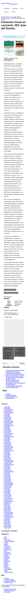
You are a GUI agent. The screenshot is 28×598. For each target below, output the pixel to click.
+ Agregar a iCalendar (11, 292)
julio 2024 (7, 414)
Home (3, 17)
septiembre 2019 (9, 471)
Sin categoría (8, 569)
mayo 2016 (7, 522)
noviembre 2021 (8, 447)
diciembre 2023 (8, 421)
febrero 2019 (7, 480)
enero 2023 (7, 432)
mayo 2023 (7, 429)
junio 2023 (7, 428)
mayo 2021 (7, 454)
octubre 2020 (8, 463)
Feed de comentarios (12, 396)
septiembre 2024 (9, 412)
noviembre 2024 (8, 409)
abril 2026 (7, 407)
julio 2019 (7, 473)
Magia (6, 559)
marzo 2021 (7, 457)
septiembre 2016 (9, 516)
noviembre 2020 (8, 461)
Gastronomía (7, 554)
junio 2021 (7, 453)
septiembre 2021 (9, 450)
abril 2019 (7, 477)
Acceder (8, 394)
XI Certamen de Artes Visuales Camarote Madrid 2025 (14, 386)
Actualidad (7, 8)
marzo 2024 (7, 416)
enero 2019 (7, 481)
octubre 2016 (8, 515)
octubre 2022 (8, 435)
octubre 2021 (8, 449)
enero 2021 (7, 459)
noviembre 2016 (8, 513)
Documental (7, 547)
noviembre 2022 (8, 433)
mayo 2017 (7, 506)
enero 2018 (7, 497)
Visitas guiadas (8, 572)
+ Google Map (8, 317)
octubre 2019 (8, 470)
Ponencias (7, 568)
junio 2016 (7, 520)
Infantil (6, 555)
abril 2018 (7, 492)
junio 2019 (7, 474)
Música (19, 17)
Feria (5, 551)
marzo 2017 (7, 508)
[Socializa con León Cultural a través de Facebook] (25, 6)
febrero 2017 (7, 509)
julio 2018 (7, 488)
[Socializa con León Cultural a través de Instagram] (23, 6)
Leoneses (7, 556)
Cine (5, 538)
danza (6, 544)
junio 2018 (7, 490)
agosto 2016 (7, 518)
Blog (22, 8)
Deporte (6, 545)
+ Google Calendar (10, 289)
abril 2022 (7, 440)
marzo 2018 (7, 494)
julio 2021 (7, 452)
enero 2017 (7, 511)
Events (7, 17)
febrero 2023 (7, 431)
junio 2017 (7, 505)
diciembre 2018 (8, 483)
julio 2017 (7, 504)
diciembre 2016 (8, 512)
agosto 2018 (7, 487)
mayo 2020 (7, 467)
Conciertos (13, 17)
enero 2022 (7, 445)
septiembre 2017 (9, 501)
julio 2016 (7, 519)
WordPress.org (10, 398)
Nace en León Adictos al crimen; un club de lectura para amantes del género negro (15, 377)
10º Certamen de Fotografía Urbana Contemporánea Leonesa (15, 374)
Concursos (7, 539)
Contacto (6, 12)
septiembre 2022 (9, 436)
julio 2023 (7, 426)
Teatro (6, 570)
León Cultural (6, 585)
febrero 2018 (7, 495)
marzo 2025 (7, 408)
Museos (6, 562)
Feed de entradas (11, 395)
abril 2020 (7, 468)
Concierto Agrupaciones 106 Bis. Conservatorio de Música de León (20, 352)
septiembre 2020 (9, 464)
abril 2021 (7, 456)
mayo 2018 (7, 491)
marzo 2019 (7, 478)
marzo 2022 (7, 442)
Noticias (6, 565)
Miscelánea (7, 561)
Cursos (6, 542)
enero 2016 (7, 527)
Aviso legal (7, 592)
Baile (5, 537)
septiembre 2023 (9, 425)
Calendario (15, 8)
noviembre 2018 (8, 484)
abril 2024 (7, 415)
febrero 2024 (7, 418)
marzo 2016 (7, 525)
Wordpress (7, 586)
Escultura (6, 548)
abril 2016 (7, 523)
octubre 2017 (8, 499)
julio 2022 (7, 438)
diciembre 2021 (8, 446)
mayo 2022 (7, 439)
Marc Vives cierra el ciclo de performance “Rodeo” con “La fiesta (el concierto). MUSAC (8, 353)
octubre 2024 (8, 411)
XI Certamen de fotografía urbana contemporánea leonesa (15, 371)
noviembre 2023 (8, 422)
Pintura (6, 566)
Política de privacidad (10, 589)
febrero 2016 (7, 526)
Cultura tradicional (9, 541)
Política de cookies (9, 590)
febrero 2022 (7, 443)
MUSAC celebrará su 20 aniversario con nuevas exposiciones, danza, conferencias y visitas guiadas (15, 382)
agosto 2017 (7, 502)
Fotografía (7, 552)
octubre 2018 (8, 485)
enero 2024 (7, 419)
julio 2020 (7, 466)
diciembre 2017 (8, 498)
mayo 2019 (7, 475)
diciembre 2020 (8, 460)
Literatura (6, 558)
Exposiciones (8, 549)
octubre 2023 (8, 424)
